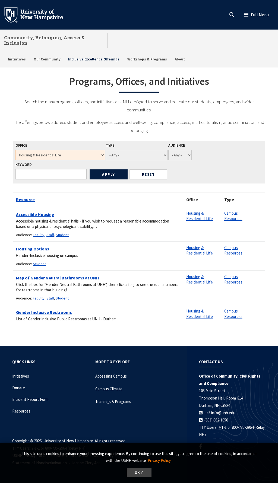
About (180, 59)
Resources (21, 411)
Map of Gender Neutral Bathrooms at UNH (57, 278)
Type (110, 145)
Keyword (23, 164)
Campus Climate (108, 388)
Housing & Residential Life (199, 216)
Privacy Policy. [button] (159, 460)
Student (62, 234)
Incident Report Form (30, 399)
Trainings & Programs (113, 401)
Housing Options (32, 249)
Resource (25, 199)
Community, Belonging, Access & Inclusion (44, 40)
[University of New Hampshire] (38, 14)
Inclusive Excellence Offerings (93, 59)
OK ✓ (139, 472)
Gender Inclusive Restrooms (44, 312)
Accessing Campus (111, 376)
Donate (18, 387)
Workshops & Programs (147, 59)
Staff (50, 234)
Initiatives (17, 59)
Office (21, 145)
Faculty (39, 234)
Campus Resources (233, 216)
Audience (176, 145)
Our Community (47, 59)
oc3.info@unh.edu (219, 412)
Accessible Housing (35, 214)
